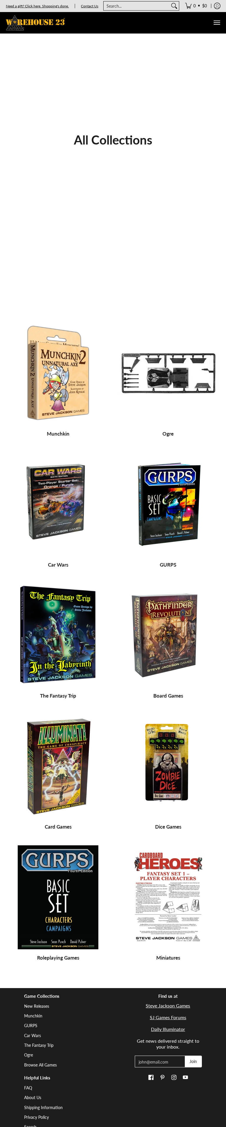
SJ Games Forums (168, 1017)
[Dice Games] (168, 766)
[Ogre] (168, 373)
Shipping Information (43, 1107)
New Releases (36, 1006)
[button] (151, 1077)
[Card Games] (58, 766)
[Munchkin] (58, 373)
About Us (32, 1097)
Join (193, 1061)
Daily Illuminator (168, 1029)
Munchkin (58, 434)
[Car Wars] (58, 504)
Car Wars (58, 565)
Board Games (168, 696)
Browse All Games (40, 1064)
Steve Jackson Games (168, 1005)
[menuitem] (196, 6)
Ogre (168, 434)
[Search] (174, 5)
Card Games (58, 827)
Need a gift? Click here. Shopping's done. (37, 6)
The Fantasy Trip (58, 696)
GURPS (168, 565)
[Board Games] (168, 635)
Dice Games (168, 827)
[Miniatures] (168, 897)
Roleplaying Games (58, 958)
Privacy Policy (36, 1117)
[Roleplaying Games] (58, 897)
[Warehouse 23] (35, 22)
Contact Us (89, 6)
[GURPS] (168, 504)
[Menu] (216, 22)
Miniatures (168, 958)
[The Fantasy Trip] (58, 635)
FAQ (28, 1087)
